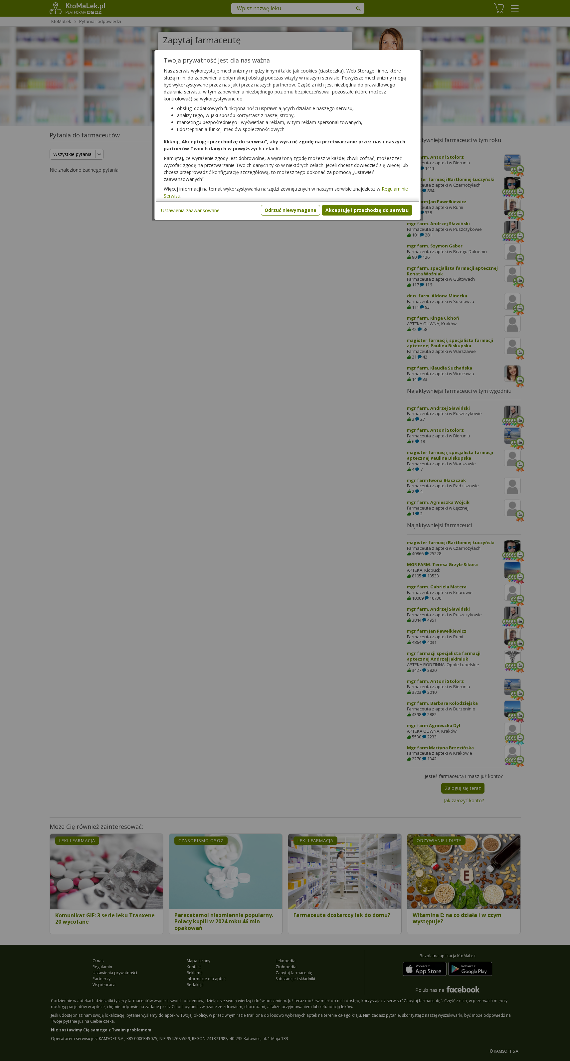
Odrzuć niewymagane (290, 210)
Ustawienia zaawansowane (190, 210)
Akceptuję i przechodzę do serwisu (367, 210)
